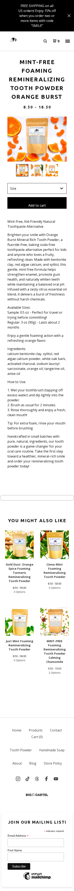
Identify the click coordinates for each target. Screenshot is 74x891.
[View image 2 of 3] (37, 170)
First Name (15, 850)
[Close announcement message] (69, 15)
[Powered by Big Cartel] (37, 795)
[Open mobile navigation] (68, 41)
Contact (56, 730)
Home (16, 730)
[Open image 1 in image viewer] (37, 139)
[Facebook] (46, 779)
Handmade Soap (52, 750)
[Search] (45, 41)
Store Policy (53, 763)
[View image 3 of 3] (52, 170)
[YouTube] (56, 779)
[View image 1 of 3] (22, 170)
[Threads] (37, 779)
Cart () (37, 737)
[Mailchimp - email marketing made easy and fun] (37, 879)
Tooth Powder (21, 750)
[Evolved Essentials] (13, 41)
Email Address (18, 836)
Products (36, 730)
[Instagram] (18, 779)
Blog (32, 763)
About (17, 763)
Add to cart (37, 205)
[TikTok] (27, 779)
